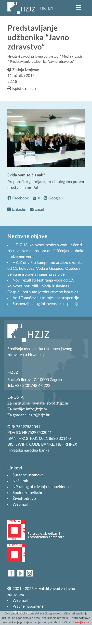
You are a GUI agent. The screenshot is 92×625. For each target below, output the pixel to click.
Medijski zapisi (72, 56)
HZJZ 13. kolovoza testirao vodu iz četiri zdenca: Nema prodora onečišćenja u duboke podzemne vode (45, 251)
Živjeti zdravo (24, 499)
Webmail (20, 600)
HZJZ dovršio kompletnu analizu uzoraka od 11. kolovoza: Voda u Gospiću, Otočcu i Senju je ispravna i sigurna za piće (45, 268)
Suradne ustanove (28, 475)
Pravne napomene (28, 606)
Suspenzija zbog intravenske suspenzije (46, 304)
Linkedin (18, 209)
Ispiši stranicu (23, 89)
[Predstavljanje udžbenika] (46, 138)
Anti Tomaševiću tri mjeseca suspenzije (46, 298)
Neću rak (20, 481)
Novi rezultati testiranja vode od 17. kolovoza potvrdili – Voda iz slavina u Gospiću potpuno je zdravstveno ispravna (43, 286)
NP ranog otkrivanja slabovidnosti (42, 487)
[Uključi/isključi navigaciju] (78, 7)
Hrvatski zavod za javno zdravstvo (32, 56)
